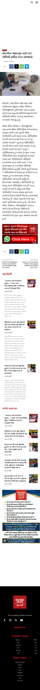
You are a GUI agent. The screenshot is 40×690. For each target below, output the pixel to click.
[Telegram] (27, 66)
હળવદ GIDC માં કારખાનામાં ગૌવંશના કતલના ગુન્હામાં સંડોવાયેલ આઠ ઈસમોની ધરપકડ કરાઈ (30, 264)
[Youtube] (21, 620)
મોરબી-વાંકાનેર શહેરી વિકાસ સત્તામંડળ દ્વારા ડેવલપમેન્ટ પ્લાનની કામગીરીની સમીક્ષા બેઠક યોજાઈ (9, 264)
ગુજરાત (4, 50)
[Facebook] (11, 66)
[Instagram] (10, 620)
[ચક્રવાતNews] (20, 602)
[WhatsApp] (21, 66)
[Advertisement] (20, 28)
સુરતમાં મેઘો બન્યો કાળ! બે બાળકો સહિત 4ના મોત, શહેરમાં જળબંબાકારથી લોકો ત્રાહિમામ (15, 478)
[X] (16, 66)
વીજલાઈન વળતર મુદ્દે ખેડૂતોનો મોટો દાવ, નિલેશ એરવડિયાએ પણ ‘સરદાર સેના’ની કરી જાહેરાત (15, 433)
